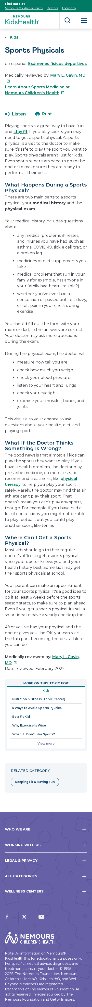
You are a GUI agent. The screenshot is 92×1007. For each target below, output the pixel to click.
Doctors (52, 8)
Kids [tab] (46, 690)
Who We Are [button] (17, 829)
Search (67, 20)
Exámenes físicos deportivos (57, 63)
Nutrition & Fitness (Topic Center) (38, 699)
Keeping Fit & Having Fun (35, 782)
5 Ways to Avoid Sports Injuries (37, 708)
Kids (14, 37)
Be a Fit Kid (21, 716)
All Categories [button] (21, 876)
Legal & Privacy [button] (21, 860)
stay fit (20, 131)
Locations (69, 8)
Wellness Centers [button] (24, 891)
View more (46, 743)
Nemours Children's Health (24, 8)
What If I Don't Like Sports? (33, 734)
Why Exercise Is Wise (29, 725)
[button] (15, 114)
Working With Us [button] (23, 845)
